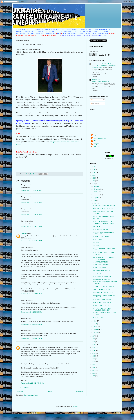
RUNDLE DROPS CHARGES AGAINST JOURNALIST (102, 309)
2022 (93, 178)
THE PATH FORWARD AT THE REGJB (103, 212)
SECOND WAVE (98, 273)
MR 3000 (96, 245)
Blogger (75, 406)
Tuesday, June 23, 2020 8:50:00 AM (31, 241)
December (97, 186)
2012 (93, 356)
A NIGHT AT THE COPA (101, 237)
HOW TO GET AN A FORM (102, 302)
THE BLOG (28, 9)
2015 (93, 347)
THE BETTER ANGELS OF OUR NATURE (103, 253)
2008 (93, 367)
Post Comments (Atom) (31, 395)
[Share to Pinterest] (47, 174)
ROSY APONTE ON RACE (101, 279)
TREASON (96, 226)
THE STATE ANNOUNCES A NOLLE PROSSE (105, 283)
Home (50, 391)
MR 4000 (96, 242)
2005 (93, 376)
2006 (93, 373)
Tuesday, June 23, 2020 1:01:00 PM (31, 312)
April (95, 324)
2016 (93, 345)
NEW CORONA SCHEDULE (102, 289)
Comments (95, 103)
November (97, 189)
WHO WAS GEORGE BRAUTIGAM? (104, 206)
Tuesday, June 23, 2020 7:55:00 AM (31, 202)
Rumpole (24, 233)
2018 (93, 339)
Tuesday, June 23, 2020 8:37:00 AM (31, 214)
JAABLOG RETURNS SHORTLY (102, 81)
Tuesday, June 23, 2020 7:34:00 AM (31, 190)
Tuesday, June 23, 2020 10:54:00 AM (32, 294)
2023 (93, 175)
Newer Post (20, 391)
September (97, 195)
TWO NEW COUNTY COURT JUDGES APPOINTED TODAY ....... (105, 223)
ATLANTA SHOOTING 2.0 (101, 270)
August (96, 198)
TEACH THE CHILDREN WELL (103, 216)
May (95, 321)
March (96, 327)
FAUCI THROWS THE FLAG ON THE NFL (105, 249)
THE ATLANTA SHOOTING (102, 276)
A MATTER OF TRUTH (100, 262)
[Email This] (39, 174)
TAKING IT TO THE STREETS (103, 292)
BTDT (95, 135)
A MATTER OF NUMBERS (101, 265)
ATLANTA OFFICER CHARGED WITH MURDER (103, 258)
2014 (93, 350)
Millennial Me (97, 141)
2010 (93, 362)
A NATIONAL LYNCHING (101, 305)
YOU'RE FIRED (98, 240)
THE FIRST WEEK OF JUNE (102, 300)
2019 (93, 336)
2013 (93, 353)
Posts (93, 100)
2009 (93, 364)
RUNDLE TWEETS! (99, 317)
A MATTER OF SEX (99, 268)
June (95, 203)
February (96, 329)
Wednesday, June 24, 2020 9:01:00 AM (32, 383)
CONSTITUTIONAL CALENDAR (103, 286)
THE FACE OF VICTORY (101, 229)
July (95, 200)
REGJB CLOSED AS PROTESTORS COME (104, 314)
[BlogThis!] (41, 174)
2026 (93, 167)
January (96, 332)
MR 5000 (96, 219)
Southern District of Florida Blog (102, 64)
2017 (93, 342)
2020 (93, 184)
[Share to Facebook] (45, 174)
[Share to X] (43, 174)
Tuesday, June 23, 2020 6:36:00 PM (31, 324)
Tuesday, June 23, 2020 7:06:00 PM (31, 338)
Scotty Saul (96, 146)
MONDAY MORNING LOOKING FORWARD (103, 233)
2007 (93, 370)
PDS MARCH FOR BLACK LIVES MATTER (104, 296)
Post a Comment (24, 387)
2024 (93, 172)
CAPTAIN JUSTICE (99, 138)
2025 (93, 169)
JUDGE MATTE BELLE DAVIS (103, 209)
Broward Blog (96, 80)
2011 (93, 359)
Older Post (79, 391)
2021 (93, 181)
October (96, 192)
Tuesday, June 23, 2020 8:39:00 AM (31, 226)
